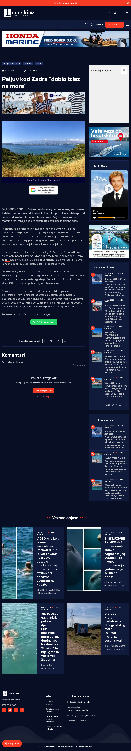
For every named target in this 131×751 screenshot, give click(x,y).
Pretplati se (114, 24)
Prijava (99, 24)
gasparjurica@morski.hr (77, 710)
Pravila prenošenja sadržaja (54, 727)
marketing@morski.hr (86, 715)
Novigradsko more (12, 63)
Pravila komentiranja (12, 362)
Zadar (38, 63)
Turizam (28, 63)
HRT (7, 259)
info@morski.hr (83, 702)
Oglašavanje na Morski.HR (52, 710)
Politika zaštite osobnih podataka (52, 719)
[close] (128, 3)
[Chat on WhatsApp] (43, 322)
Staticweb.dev (85, 746)
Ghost (72, 746)
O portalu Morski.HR (50, 703)
